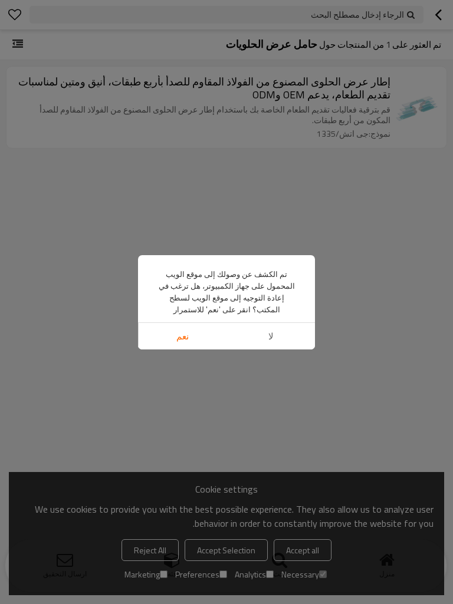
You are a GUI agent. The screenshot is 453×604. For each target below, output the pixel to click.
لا (271, 336)
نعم (182, 336)
